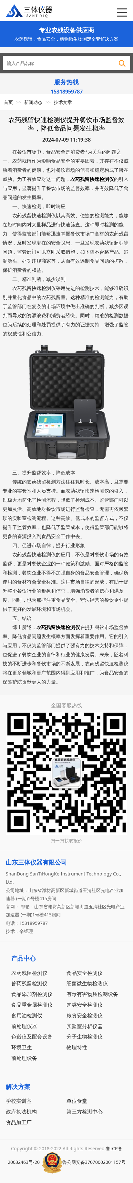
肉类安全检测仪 (84, 1004)
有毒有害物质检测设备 (92, 994)
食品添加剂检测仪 (32, 994)
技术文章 (63, 102)
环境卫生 (21, 1047)
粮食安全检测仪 (84, 1015)
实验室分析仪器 (84, 1026)
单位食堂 (76, 1100)
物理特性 (76, 1047)
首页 (8, 102)
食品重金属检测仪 (32, 1004)
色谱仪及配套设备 (32, 1036)
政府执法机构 (21, 1111)
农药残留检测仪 (29, 972)
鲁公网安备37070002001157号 (94, 1162)
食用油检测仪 (26, 1015)
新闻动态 (33, 102)
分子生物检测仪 (84, 1036)
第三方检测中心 (84, 1111)
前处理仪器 (24, 1026)
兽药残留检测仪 (29, 983)
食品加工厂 (19, 1122)
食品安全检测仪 (84, 972)
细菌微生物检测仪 (87, 983)
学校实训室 (19, 1100)
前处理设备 (24, 1058)
